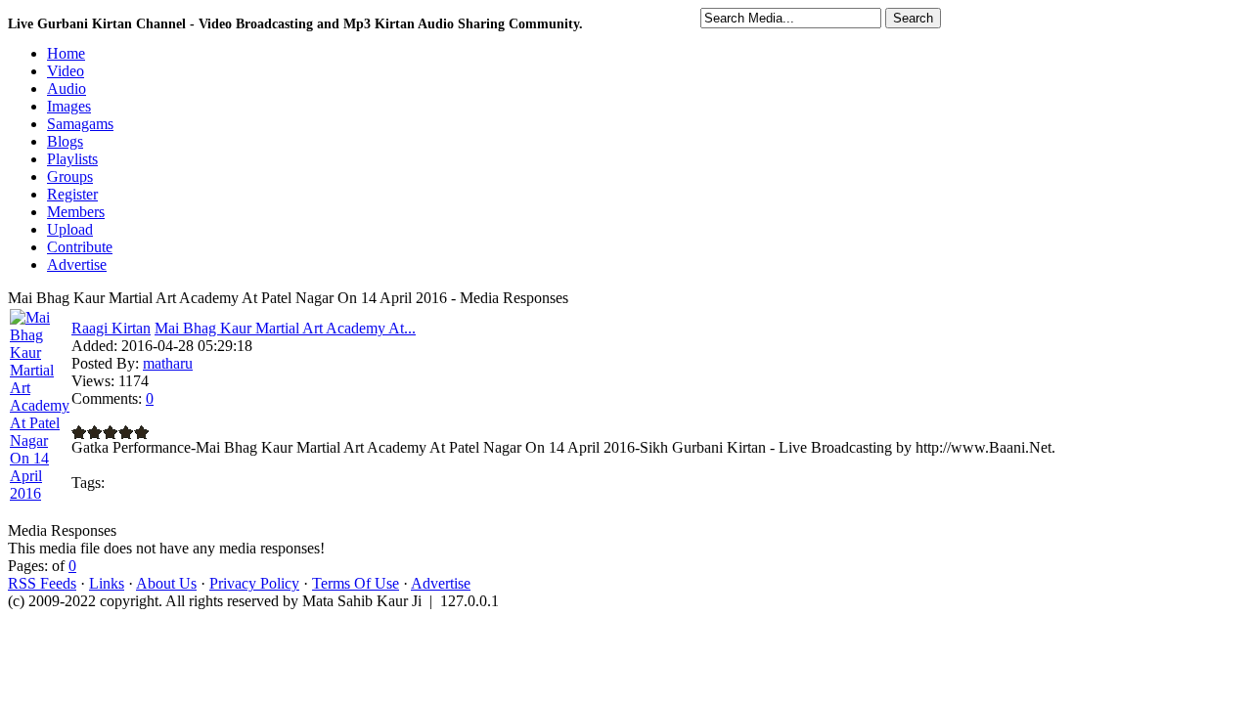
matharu (168, 363)
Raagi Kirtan (111, 328)
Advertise (440, 583)
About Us (166, 583)
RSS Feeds (42, 583)
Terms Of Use (355, 583)
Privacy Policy (254, 583)
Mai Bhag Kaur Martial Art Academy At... (285, 328)
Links (106, 583)
